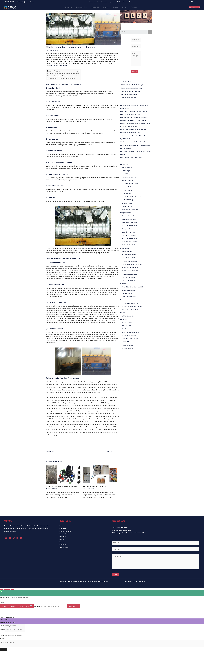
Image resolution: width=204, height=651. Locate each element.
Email (2, 630)
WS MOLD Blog (127, 322)
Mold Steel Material (128, 348)
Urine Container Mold (128, 258)
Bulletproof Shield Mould (129, 222)
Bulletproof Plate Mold (129, 219)
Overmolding (128, 190)
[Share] (5, 590)
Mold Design (126, 171)
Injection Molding (127, 180)
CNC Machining (127, 203)
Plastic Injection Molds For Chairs (131, 157)
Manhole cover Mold (128, 232)
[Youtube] (6, 538)
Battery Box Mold (127, 251)
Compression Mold (81, 7)
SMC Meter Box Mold (129, 235)
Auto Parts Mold (127, 293)
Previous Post (49, 451)
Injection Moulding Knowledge (130, 91)
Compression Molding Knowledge (131, 88)
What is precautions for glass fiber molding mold (64, 73)
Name (2, 626)
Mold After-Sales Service (130, 338)
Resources (134, 7)
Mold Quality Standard (129, 335)
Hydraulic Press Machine (130, 303)
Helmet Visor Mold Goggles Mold (132, 264)
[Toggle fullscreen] (8, 590)
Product (124, 7)
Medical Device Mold (128, 290)
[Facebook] (10, 538)
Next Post (110, 451)
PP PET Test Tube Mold (129, 261)
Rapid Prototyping (127, 206)
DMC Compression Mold (130, 242)
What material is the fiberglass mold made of (63, 76)
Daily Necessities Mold (129, 296)
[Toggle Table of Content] (77, 71)
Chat (3, 649)
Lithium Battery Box (128, 316)
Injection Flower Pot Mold (130, 271)
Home (61, 526)
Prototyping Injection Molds (132, 196)
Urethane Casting (127, 200)
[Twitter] (14, 538)
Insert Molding (128, 187)
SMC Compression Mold (129, 225)
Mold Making (126, 174)
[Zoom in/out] (12, 590)
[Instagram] (17, 538)
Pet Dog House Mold (128, 277)
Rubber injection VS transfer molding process (62, 486)
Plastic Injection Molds (131, 183)
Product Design (127, 167)
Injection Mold (95, 7)
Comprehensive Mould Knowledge (132, 85)
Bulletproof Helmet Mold (129, 216)
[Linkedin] (21, 538)
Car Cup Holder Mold (128, 280)
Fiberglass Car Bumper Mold (131, 229)
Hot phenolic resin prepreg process (95, 486)
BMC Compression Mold (129, 238)
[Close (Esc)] (1, 590)
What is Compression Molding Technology (133, 142)
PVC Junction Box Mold (129, 274)
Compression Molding (129, 177)
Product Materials (127, 345)
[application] (73, 7)
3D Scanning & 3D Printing (130, 209)
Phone (2, 635)
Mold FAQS (125, 342)
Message (3, 638)
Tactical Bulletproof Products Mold (133, 287)
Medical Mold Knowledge (129, 94)
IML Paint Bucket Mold (129, 255)
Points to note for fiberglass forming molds (62, 78)
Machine (115, 7)
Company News (126, 81)
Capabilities (68, 7)
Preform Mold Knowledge (129, 98)
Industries (106, 7)
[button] (102, 617)
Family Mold (127, 193)
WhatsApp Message (40, 606)
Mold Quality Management (130, 332)
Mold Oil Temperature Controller (132, 306)
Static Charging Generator (130, 309)
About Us (125, 329)
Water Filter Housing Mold (130, 267)
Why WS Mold (126, 326)
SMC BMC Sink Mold (128, 245)
